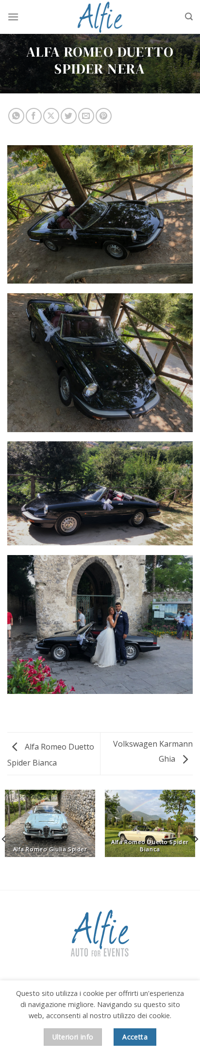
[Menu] (13, 17)
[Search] (189, 16)
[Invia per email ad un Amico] (86, 116)
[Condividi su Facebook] (34, 116)
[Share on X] (51, 116)
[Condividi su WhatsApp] (16, 116)
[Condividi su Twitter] (69, 116)
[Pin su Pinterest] (104, 116)
